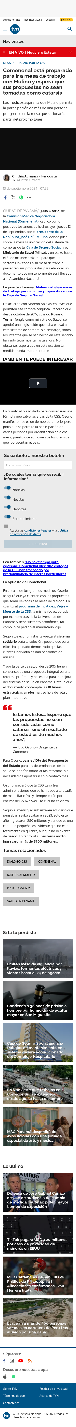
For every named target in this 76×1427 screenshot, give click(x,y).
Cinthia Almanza (34, 176)
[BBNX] (6, 1415)
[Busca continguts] (69, 29)
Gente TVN (10, 1388)
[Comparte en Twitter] (13, 197)
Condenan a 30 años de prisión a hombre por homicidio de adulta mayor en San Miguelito (37, 1010)
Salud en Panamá (21, 901)
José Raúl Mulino (33, 19)
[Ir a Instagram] (12, 1361)
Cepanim (50, 19)
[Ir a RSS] (31, 1361)
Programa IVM (18, 888)
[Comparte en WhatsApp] (21, 197)
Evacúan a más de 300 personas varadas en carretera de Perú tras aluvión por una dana (37, 1327)
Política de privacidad (53, 1388)
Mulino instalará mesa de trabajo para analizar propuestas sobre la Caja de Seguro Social (37, 291)
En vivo (67, 19)
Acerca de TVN (49, 1395)
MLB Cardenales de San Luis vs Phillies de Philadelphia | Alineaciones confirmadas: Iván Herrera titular (35, 1283)
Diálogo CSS (17, 861)
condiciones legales (37, 530)
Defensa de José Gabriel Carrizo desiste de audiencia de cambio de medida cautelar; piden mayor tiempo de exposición (37, 1200)
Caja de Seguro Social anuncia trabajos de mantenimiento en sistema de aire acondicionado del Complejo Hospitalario (35, 1050)
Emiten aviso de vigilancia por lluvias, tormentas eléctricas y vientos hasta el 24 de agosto (34, 968)
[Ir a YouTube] (21, 1361)
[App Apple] (5, 1376)
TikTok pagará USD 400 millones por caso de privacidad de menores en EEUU (37, 1244)
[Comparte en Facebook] (5, 197)
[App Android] (14, 1376)
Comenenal (47, 861)
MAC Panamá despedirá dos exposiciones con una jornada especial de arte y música (34, 1136)
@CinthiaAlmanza (28, 180)
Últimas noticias (11, 19)
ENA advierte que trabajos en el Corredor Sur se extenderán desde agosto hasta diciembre (36, 1094)
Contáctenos (11, 1403)
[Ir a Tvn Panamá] (36, 29)
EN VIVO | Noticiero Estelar (32, 52)
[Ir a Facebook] (5, 1361)
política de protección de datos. (39, 532)
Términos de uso (14, 1395)
